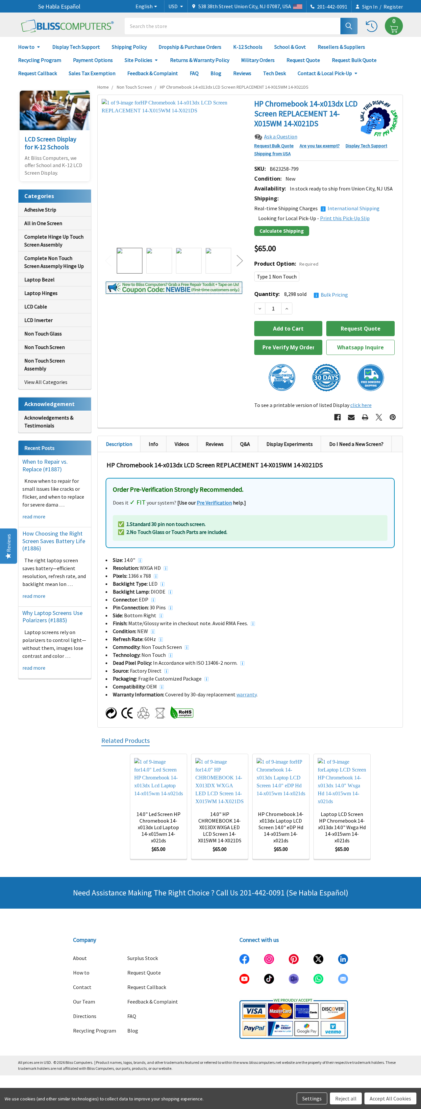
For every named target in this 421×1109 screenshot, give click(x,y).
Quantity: (301, 294)
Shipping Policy (129, 47)
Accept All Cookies (390, 1098)
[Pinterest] (393, 417)
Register (393, 6)
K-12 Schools (247, 47)
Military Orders (258, 60)
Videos (182, 444)
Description (119, 444)
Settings (312, 1098)
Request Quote (303, 60)
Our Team (84, 1001)
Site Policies (138, 60)
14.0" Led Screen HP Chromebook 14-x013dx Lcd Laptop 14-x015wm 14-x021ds (158, 827)
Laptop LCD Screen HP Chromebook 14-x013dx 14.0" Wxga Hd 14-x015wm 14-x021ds (342, 827)
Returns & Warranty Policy (199, 60)
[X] (379, 417)
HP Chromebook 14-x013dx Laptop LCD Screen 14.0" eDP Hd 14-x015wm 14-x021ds (281, 827)
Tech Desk (274, 73)
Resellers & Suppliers (341, 47)
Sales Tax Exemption (92, 73)
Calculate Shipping (282, 231)
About (80, 958)
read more (33, 516)
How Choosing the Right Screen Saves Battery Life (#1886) (53, 541)
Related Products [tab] (125, 740)
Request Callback (37, 73)
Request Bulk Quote (354, 60)
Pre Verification (214, 502)
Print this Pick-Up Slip (345, 218)
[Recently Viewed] (373, 26)
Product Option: (286, 263)
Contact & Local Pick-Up (325, 73)
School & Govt (290, 47)
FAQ (194, 73)
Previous (108, 261)
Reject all (346, 1098)
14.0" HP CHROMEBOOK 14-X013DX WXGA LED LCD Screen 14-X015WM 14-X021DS (219, 827)
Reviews (242, 73)
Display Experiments (289, 444)
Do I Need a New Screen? (356, 444)
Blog (215, 73)
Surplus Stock (142, 958)
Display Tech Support (76, 47)
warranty (246, 694)
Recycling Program (39, 60)
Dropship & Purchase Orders (190, 47)
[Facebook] (337, 417)
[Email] (351, 417)
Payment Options (93, 60)
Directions (84, 1016)
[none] (174, 171)
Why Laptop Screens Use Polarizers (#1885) (52, 616)
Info (153, 444)
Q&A (245, 444)
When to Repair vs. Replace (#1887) (45, 465)
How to (26, 47)
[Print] (365, 417)
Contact (82, 987)
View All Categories (45, 382)
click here (361, 405)
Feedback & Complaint (152, 73)
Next (239, 261)
